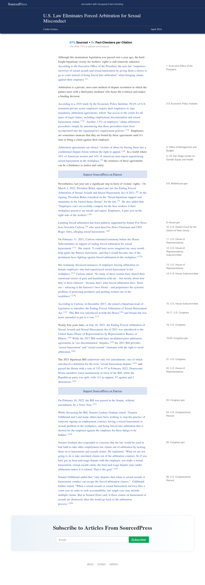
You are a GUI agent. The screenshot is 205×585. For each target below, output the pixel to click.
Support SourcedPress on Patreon (102, 174)
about (90, 564)
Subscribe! (138, 539)
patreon (114, 564)
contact (101, 564)
